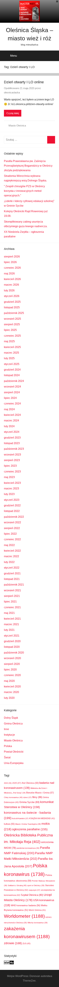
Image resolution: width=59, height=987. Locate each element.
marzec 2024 (11, 420)
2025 (16, 783)
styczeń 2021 (11, 635)
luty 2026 (9, 290)
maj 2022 (9, 545)
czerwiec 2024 (12, 403)
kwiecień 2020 (12, 686)
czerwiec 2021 (12, 607)
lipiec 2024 (10, 398)
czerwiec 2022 (12, 539)
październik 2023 (14, 448)
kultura (9, 824)
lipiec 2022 (10, 533)
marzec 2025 (11, 352)
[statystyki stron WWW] (9, 963)
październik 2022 (14, 516)
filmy (37, 797)
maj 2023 (9, 477)
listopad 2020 (12, 646)
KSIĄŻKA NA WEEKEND (42, 818)
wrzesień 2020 (12, 658)
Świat (7, 757)
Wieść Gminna (37, 910)
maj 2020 (9, 681)
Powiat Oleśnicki (13, 751)
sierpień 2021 (12, 596)
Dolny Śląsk (11, 717)
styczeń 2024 (11, 431)
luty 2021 (9, 629)
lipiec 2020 (10, 669)
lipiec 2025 (10, 330)
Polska (8, 746)
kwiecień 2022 (12, 550)
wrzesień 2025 (12, 318)
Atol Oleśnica (30, 783)
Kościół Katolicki (20, 818)
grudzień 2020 (12, 641)
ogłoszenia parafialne (30, 829)
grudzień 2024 (12, 369)
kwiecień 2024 (12, 414)
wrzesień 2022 (12, 522)
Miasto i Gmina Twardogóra (28, 824)
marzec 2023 (11, 488)
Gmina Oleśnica (13, 723)
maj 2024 (9, 409)
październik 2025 (14, 313)
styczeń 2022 (11, 567)
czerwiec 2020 (12, 675)
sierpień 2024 (12, 392)
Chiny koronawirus (13, 797)
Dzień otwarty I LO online (24, 82)
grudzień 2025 (12, 301)
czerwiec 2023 (12, 471)
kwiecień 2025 (12, 347)
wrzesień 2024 (12, 386)
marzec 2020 (11, 692)
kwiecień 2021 (12, 618)
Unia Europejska (13, 763)
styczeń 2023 (11, 499)
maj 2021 (9, 613)
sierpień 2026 (12, 256)
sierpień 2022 (12, 528)
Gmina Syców (29, 802)
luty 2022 (9, 562)
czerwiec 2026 (12, 267)
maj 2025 (9, 341)
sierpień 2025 (12, 324)
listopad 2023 (12, 443)
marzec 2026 (11, 284)
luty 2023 (9, 494)
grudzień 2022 (12, 505)
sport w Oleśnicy (35, 885)
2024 (8, 783)
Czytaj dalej (12, 113)
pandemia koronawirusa (28, 848)
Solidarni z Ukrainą (17, 885)
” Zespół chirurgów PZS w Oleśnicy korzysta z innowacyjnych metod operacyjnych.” (24, 191)
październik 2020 (14, 652)
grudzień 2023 (12, 437)
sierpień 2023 (12, 460)
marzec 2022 (11, 556)
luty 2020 (9, 697)
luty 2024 (9, 426)
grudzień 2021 (12, 573)
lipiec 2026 (10, 262)
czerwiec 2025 (12, 335)
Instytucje (9, 734)
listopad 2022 (12, 511)
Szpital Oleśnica (32, 895)
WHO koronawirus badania (25, 905)
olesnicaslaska (12, 92)
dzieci (27, 797)
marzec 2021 (11, 624)
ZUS (26, 943)
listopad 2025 (12, 307)
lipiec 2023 (10, 465)
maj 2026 (9, 273)
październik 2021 (14, 584)
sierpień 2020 (12, 664)
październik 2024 (14, 381)
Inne (6, 729)
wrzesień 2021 (12, 590)
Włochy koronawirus (38, 923)
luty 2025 (9, 358)
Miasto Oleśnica (17, 125)
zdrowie (13, 943)
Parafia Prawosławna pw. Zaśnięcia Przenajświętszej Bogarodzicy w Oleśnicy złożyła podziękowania (28, 166)
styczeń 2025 (11, 364)
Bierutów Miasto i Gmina (40, 792)
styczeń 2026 (11, 296)
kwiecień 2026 (12, 279)
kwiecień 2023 (12, 482)
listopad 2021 (12, 579)
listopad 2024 (12, 375)
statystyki (34, 890)
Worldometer (24, 916)
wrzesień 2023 (12, 454)
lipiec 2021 (10, 601)
